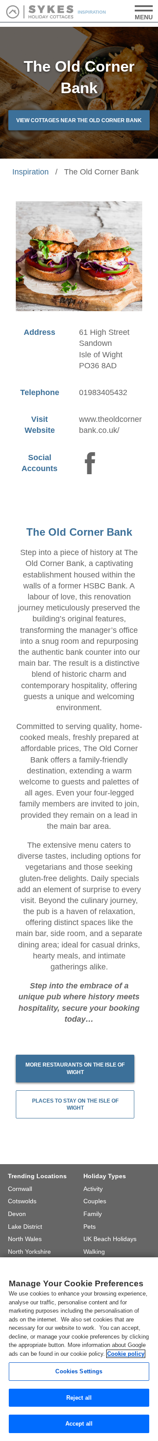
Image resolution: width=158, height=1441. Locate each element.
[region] (79, 1349)
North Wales (25, 1238)
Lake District (25, 1226)
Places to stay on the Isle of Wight (75, 1104)
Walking (94, 1251)
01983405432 (103, 392)
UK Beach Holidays (109, 1238)
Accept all (79, 1423)
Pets (89, 1226)
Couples (94, 1201)
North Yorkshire (29, 1251)
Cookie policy (125, 1353)
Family (92, 1213)
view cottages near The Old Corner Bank (79, 120)
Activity (93, 1188)
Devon (17, 1213)
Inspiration (30, 171)
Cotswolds (22, 1201)
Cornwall (20, 1188)
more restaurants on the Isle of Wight (75, 1068)
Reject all (79, 1397)
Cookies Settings (78, 1371)
